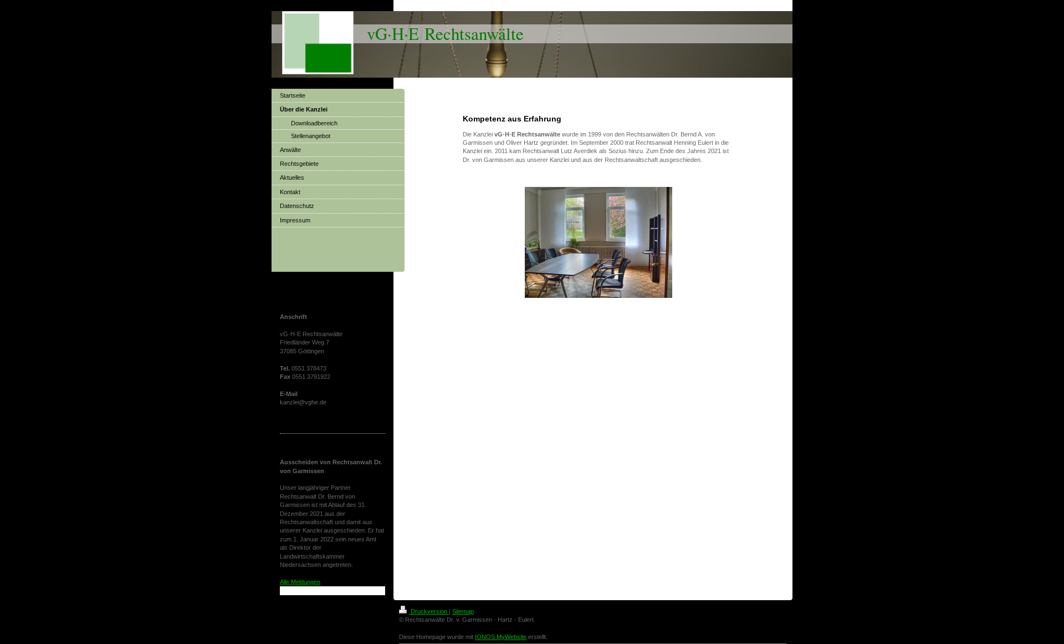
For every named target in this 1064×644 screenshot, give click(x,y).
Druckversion (429, 611)
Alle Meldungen (300, 582)
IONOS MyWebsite (500, 636)
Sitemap (463, 611)
